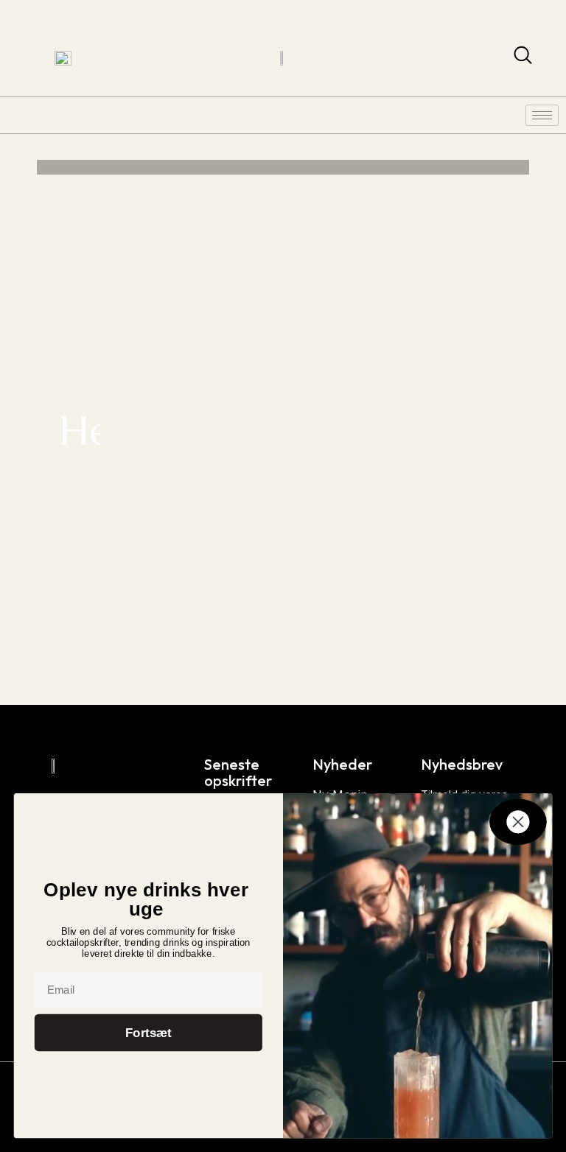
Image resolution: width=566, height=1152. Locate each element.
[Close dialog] (518, 821)
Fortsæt (148, 1033)
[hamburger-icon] (542, 115)
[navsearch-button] (523, 58)
